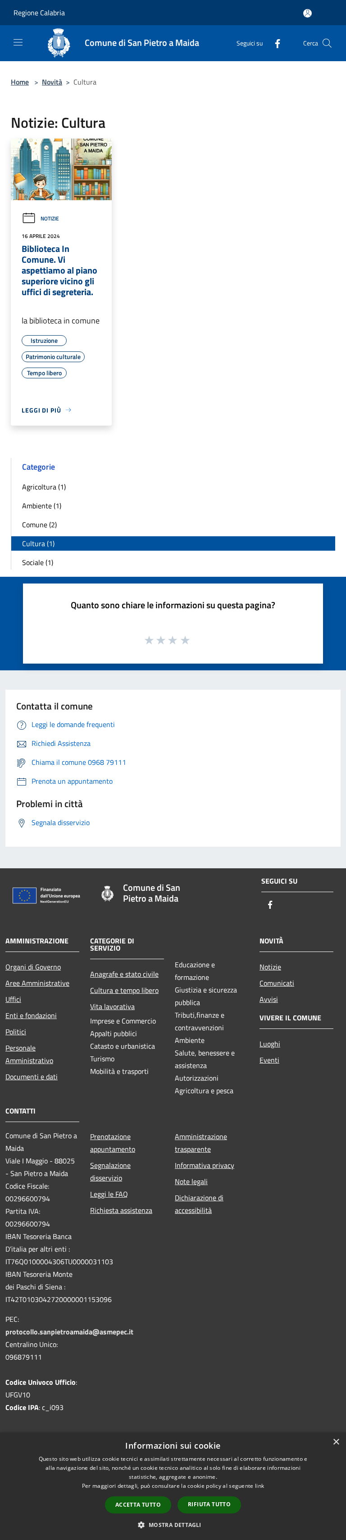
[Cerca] (327, 43)
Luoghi (270, 1043)
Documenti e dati (31, 1076)
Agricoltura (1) (44, 486)
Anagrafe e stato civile (124, 974)
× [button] (335, 1442)
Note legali (191, 1181)
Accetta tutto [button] (138, 1505)
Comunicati (277, 983)
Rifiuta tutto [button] (209, 1504)
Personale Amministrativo (29, 1054)
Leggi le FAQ (109, 1194)
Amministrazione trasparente (201, 1142)
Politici (15, 1031)
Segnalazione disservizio (110, 1171)
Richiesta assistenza (121, 1210)
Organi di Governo (33, 966)
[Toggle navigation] (18, 42)
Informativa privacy (204, 1165)
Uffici (13, 999)
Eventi (269, 1060)
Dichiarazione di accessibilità (199, 1204)
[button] (173, 1524)
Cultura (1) (38, 543)
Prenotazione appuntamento (112, 1142)
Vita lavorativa (112, 1006)
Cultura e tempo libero (124, 990)
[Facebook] (274, 43)
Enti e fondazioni (31, 1015)
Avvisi (269, 999)
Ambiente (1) (41, 505)
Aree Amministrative (37, 983)
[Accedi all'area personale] (307, 13)
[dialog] (173, 1486)
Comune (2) (39, 524)
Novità (52, 81)
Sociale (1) (37, 562)
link (259, 1486)
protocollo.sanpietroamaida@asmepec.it (69, 1331)
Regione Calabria (39, 12)
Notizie (50, 218)
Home (20, 81)
